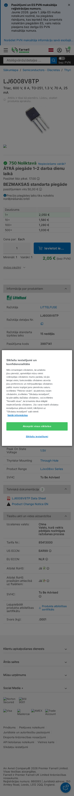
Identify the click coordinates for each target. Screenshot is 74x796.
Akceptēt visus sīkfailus (37, 426)
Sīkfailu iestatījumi (37, 436)
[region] (37, 398)
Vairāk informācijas (17, 415)
